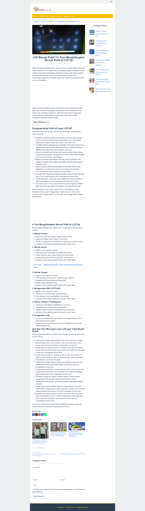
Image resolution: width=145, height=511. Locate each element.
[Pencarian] (111, 16)
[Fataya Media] (42, 9)
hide (47, 122)
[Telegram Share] (42, 414)
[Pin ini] (39, 414)
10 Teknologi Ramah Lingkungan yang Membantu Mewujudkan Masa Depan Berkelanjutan (76, 434)
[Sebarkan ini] (33, 414)
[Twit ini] (36, 414)
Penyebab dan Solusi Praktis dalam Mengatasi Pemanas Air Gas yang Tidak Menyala (58, 434)
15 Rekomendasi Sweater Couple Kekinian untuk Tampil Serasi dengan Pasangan (40, 441)
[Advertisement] (58, 94)
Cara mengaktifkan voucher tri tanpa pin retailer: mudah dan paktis (44, 453)
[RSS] (111, 2)
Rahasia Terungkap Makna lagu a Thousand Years (73, 453)
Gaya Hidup (42, 448)
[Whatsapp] (45, 414)
